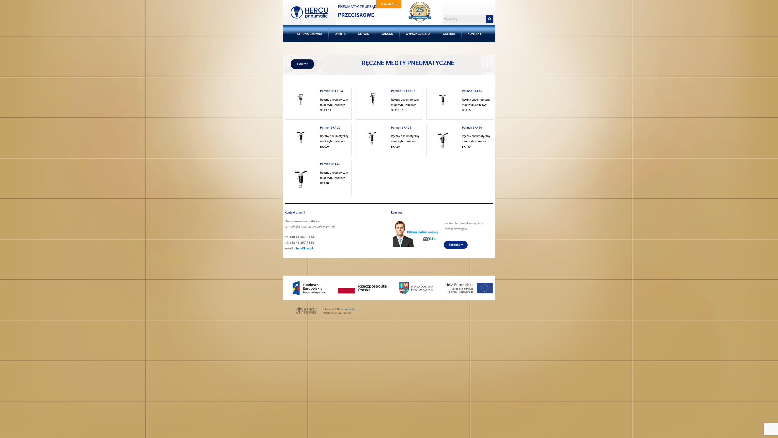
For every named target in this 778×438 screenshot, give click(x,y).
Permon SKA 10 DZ (403, 91)
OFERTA (340, 34)
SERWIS (363, 34)
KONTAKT (474, 34)
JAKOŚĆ (387, 34)
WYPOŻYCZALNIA (418, 34)
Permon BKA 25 (401, 127)
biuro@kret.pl (304, 248)
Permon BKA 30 (472, 127)
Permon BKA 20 (330, 127)
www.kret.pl (349, 309)
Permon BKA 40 (330, 164)
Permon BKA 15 (472, 91)
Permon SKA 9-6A (331, 91)
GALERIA (449, 34)
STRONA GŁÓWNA (309, 34)
